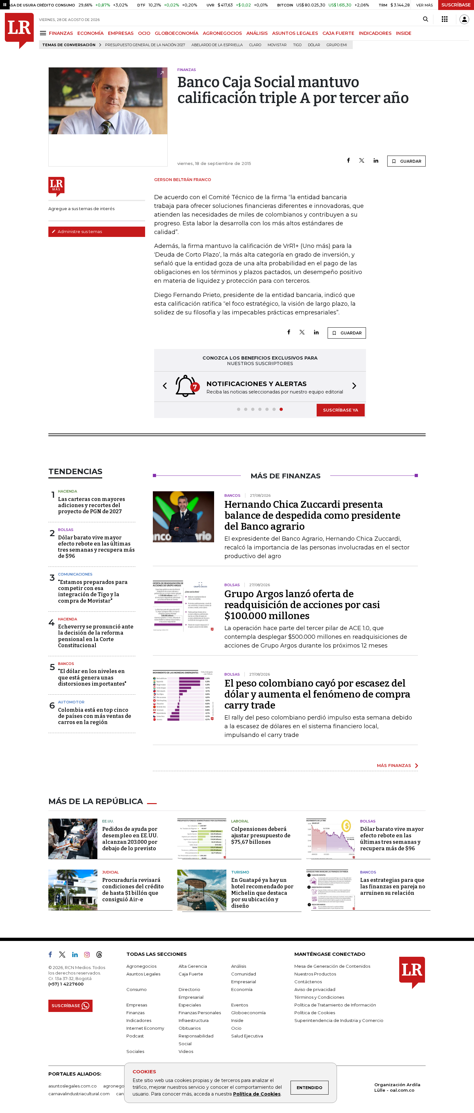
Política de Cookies (257, 1094)
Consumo (136, 989)
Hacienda (67, 491)
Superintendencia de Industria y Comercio (338, 1020)
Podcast (135, 1035)
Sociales (135, 1051)
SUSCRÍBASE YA (340, 410)
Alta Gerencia (193, 966)
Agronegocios (141, 966)
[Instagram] (89, 955)
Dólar (314, 45)
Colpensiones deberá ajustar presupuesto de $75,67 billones (261, 835)
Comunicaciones (75, 574)
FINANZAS (61, 33)
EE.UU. (108, 821)
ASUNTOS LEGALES (295, 33)
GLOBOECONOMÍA (176, 33)
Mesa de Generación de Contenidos (332, 966)
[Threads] (102, 955)
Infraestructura (194, 1020)
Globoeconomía (248, 1012)
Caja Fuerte (191, 973)
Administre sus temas (79, 231)
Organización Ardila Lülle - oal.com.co (397, 1087)
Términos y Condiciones (319, 997)
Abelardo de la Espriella (217, 45)
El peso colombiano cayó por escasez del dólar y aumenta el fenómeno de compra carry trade (317, 694)
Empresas (136, 1004)
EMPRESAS (120, 33)
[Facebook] (348, 161)
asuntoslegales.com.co (72, 1085)
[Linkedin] (376, 161)
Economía (241, 989)
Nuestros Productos (315, 973)
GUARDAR (410, 161)
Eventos (239, 1004)
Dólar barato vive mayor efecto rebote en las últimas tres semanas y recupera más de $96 (96, 547)
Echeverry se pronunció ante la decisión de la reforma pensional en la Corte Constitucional (95, 636)
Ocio (236, 1028)
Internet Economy (145, 1028)
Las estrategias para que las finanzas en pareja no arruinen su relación (392, 886)
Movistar (277, 45)
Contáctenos (308, 981)
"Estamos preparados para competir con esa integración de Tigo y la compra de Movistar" (93, 591)
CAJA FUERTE (338, 33)
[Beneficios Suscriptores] (444, 19)
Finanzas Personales (200, 1012)
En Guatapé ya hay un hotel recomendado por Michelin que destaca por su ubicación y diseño (262, 893)
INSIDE (403, 33)
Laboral (240, 821)
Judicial (110, 872)
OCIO (144, 33)
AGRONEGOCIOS (222, 33)
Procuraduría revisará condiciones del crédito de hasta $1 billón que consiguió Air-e (133, 890)
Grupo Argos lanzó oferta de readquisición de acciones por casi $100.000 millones (302, 605)
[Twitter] (362, 161)
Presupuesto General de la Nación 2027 (145, 45)
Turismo (240, 872)
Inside (237, 1020)
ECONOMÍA (90, 33)
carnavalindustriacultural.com (79, 1093)
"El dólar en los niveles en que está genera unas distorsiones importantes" (92, 677)
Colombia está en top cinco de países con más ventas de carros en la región (94, 716)
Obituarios (190, 1028)
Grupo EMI (337, 45)
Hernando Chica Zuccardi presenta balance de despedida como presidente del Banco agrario (312, 515)
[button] (163, 387)
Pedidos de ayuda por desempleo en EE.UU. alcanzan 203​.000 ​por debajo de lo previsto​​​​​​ (130, 839)
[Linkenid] (77, 955)
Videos (186, 1051)
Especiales (190, 1004)
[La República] (19, 31)
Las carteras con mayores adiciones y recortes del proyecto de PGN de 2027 (91, 505)
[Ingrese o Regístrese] (464, 19)
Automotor (71, 702)
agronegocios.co (121, 1085)
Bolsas (66, 529)
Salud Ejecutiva (247, 1035)
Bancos (66, 663)
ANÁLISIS (257, 33)
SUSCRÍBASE (456, 5)
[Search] (425, 19)
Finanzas (135, 1012)
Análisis (238, 966)
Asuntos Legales (143, 973)
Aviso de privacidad (314, 989)
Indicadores (138, 1020)
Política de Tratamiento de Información (335, 1004)
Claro (255, 45)
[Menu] (44, 33)
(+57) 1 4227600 (66, 983)
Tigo (297, 45)
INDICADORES (375, 33)
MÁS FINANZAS (394, 765)
